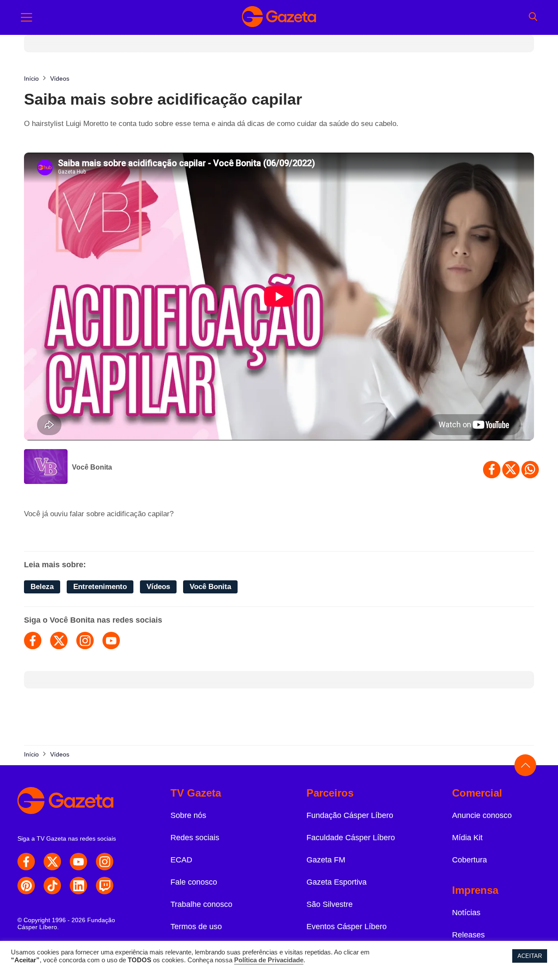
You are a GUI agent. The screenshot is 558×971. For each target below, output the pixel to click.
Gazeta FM (325, 859)
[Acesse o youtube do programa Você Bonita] (111, 640)
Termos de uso (196, 926)
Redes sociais (194, 837)
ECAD (181, 859)
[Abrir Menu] (26, 17)
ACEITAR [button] (529, 956)
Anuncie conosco (482, 815)
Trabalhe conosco (201, 904)
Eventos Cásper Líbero (346, 926)
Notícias (466, 912)
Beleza (42, 587)
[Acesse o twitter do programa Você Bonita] (59, 640)
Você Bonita (92, 467)
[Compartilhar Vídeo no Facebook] (491, 469)
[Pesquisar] (533, 17)
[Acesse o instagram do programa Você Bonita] (85, 640)
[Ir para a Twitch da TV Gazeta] (104, 885)
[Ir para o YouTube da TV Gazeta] (78, 861)
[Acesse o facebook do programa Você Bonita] (32, 640)
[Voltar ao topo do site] (525, 765)
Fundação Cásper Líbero (349, 815)
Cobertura (469, 859)
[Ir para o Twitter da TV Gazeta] (52, 861)
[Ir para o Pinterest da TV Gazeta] (26, 885)
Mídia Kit (467, 837)
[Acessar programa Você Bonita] (46, 467)
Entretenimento (100, 587)
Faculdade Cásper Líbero (350, 837)
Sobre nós (188, 815)
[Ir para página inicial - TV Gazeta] (279, 17)
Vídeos (158, 587)
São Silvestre (329, 904)
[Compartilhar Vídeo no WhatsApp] (530, 469)
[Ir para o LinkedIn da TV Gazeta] (78, 885)
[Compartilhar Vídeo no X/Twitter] (511, 469)
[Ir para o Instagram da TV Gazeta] (104, 861)
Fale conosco (193, 882)
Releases (468, 934)
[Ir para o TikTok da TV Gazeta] (52, 885)
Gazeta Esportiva (336, 882)
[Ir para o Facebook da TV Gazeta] (26, 861)
